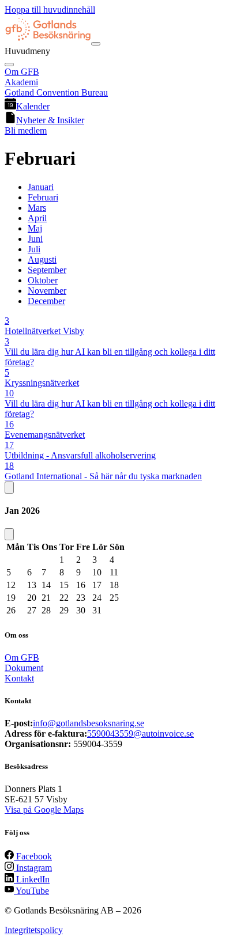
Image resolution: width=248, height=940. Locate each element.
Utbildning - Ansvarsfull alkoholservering (80, 455)
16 (9, 424)
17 (9, 445)
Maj (35, 228)
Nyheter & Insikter (50, 120)
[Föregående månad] (9, 488)
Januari (41, 187)
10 (9, 393)
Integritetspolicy (34, 930)
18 (9, 466)
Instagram (33, 868)
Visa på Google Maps (44, 809)
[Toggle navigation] (95, 44)
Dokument (24, 668)
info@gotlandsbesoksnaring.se (88, 723)
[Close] (9, 64)
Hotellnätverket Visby (44, 331)
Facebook (33, 856)
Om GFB (22, 72)
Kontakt (19, 678)
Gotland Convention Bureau (56, 92)
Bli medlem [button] (26, 130)
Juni (35, 239)
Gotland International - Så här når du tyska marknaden (103, 476)
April (37, 218)
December (46, 301)
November (47, 290)
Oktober (43, 280)
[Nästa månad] (9, 534)
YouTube (31, 891)
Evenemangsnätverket (45, 434)
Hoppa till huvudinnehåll (50, 9)
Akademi (21, 82)
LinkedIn (32, 879)
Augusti (42, 259)
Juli (34, 249)
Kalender (33, 106)
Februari (43, 197)
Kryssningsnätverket (42, 383)
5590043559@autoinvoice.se (140, 733)
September (47, 270)
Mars (37, 208)
